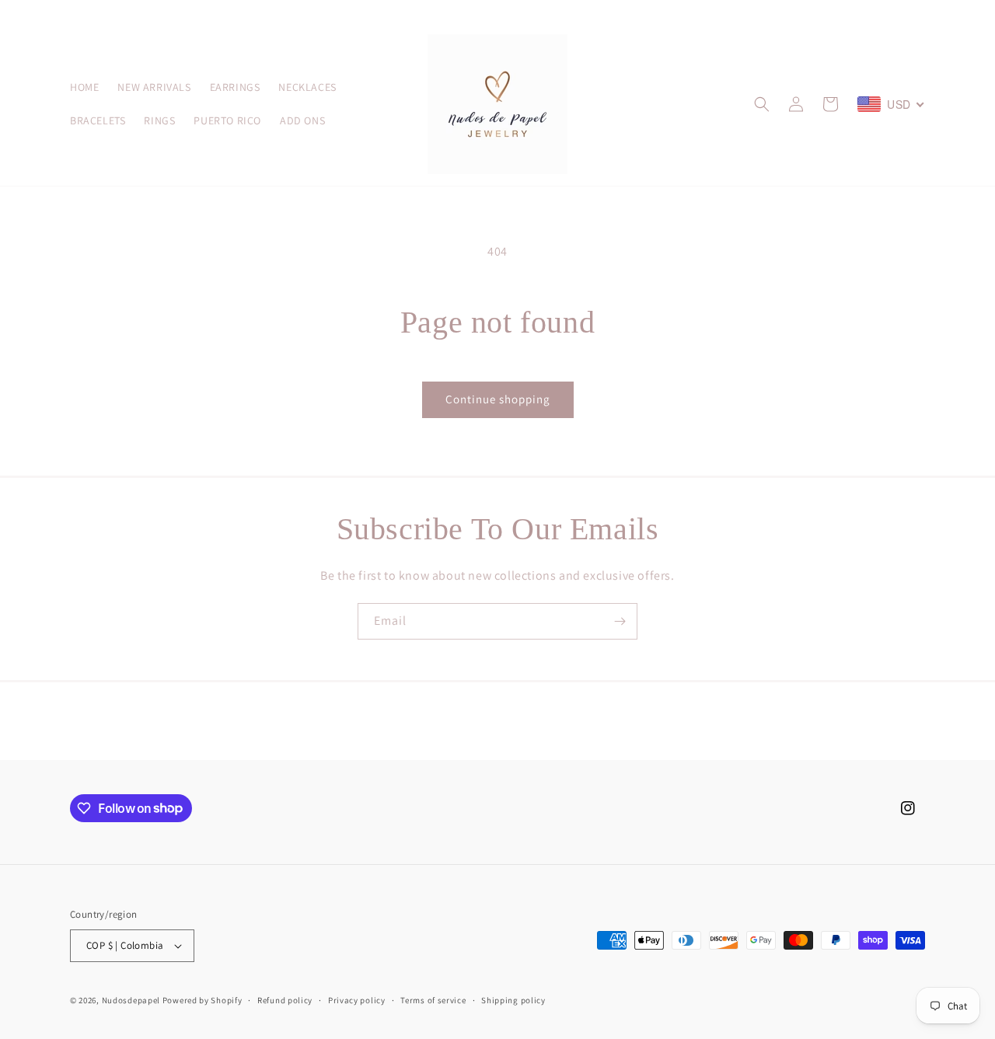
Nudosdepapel (131, 1000)
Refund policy (284, 1000)
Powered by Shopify (202, 1000)
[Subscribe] (619, 621)
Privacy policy (357, 1000)
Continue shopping (497, 399)
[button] (762, 104)
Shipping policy (513, 1000)
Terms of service (433, 1000)
